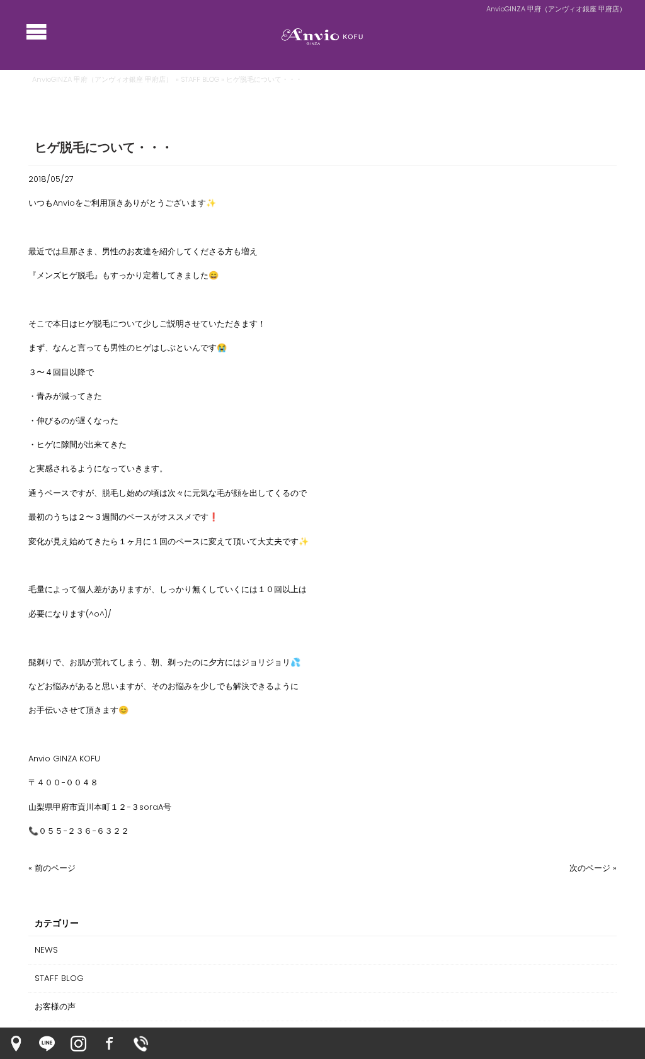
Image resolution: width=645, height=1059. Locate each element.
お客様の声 (55, 1006)
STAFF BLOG (200, 79)
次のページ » (593, 868)
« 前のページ (52, 868)
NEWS (46, 950)
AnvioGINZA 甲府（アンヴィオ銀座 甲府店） (102, 79)
